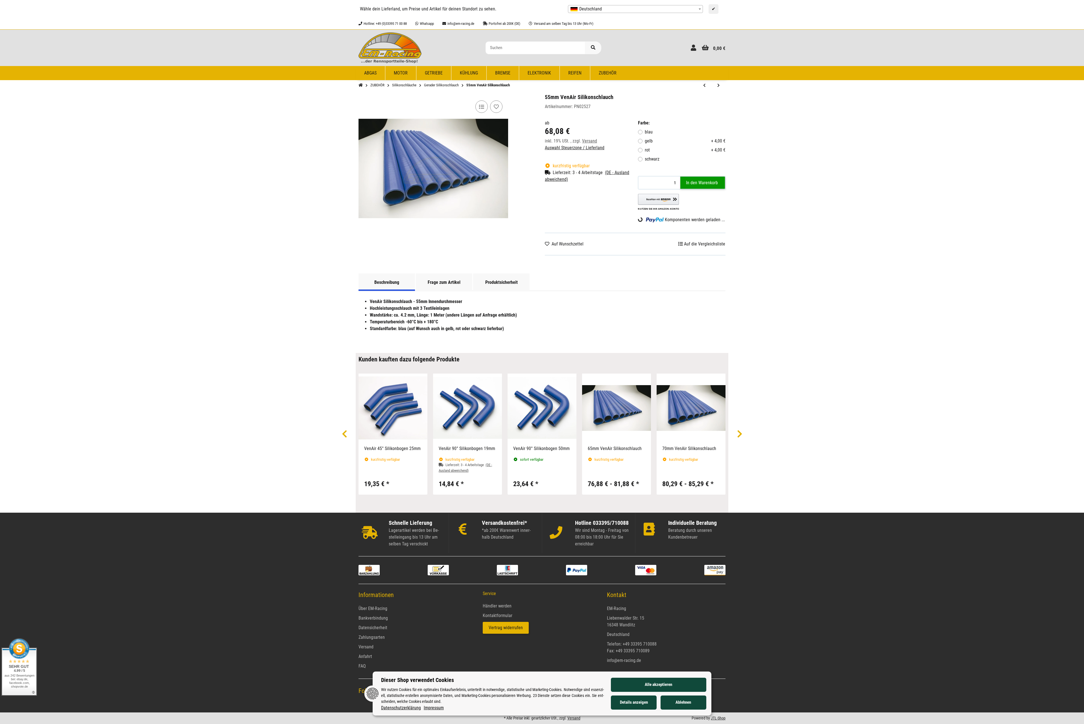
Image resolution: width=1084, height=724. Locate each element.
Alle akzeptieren (658, 684)
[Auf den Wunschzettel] (496, 106)
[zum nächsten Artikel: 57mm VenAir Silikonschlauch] (718, 85)
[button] (693, 48)
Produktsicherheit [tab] (501, 282)
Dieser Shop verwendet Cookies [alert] (417, 680)
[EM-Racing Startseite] (390, 47)
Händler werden (497, 606)
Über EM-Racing (373, 608)
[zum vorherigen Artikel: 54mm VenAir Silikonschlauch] (704, 85)
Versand (589, 141)
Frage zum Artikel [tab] (444, 282)
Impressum (434, 707)
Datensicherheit (373, 627)
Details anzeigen (634, 702)
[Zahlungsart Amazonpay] (714, 569)
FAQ (362, 666)
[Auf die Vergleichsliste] (481, 106)
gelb (685, 141)
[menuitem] (370, 73)
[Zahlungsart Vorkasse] (438, 569)
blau (649, 132)
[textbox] (635, 9)
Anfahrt (365, 656)
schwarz (652, 159)
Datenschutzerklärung (401, 707)
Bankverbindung (373, 618)
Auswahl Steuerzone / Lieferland (574, 147)
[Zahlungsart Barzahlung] (369, 569)
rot (685, 150)
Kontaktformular (497, 615)
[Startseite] (361, 85)
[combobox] (635, 9)
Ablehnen (683, 702)
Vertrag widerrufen (506, 627)
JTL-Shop (718, 718)
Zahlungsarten (372, 637)
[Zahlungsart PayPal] (576, 569)
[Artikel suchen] (593, 47)
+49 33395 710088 (640, 644)
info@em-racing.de (624, 660)
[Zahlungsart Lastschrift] (507, 569)
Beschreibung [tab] (386, 282)
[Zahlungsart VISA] (645, 569)
